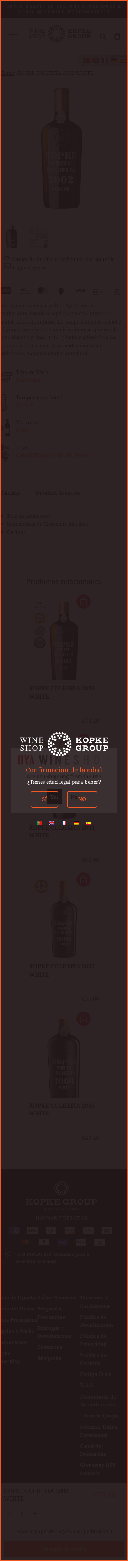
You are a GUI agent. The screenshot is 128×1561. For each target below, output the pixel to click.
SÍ (44, 799)
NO (82, 799)
